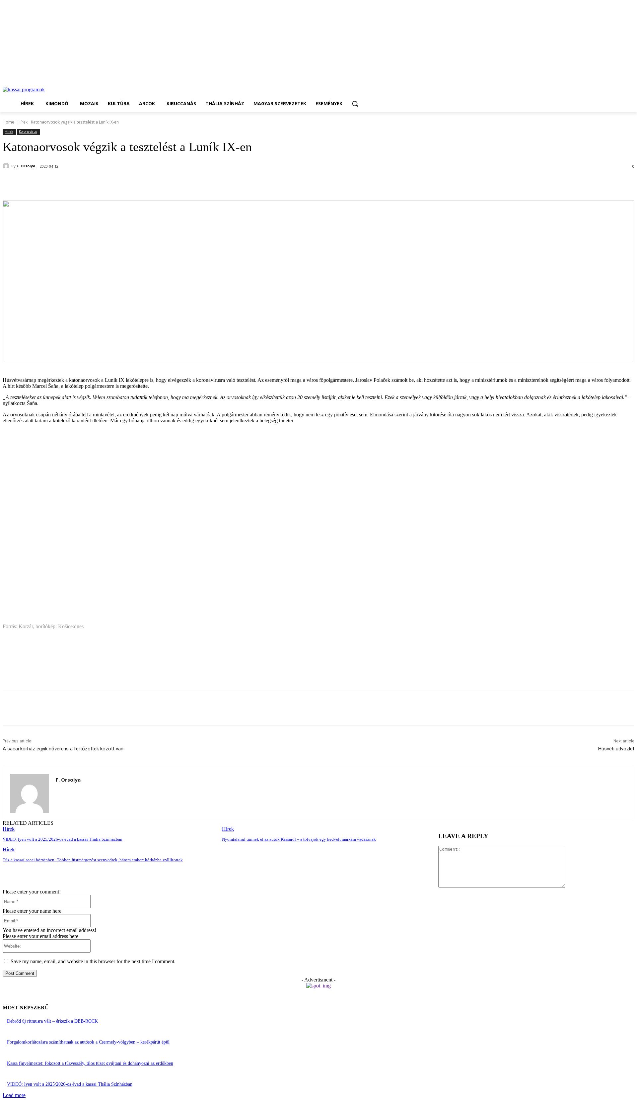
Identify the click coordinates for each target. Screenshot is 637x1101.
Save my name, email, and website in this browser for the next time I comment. (93, 961)
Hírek (23, 122)
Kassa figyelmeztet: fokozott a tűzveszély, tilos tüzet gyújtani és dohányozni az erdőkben (90, 1063)
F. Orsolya (26, 165)
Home (8, 122)
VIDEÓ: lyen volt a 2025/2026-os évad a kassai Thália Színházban (62, 839)
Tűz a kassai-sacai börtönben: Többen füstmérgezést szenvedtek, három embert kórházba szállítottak (93, 859)
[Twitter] (87, 183)
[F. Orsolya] (7, 166)
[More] (159, 184)
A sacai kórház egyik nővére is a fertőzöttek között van (63, 749)
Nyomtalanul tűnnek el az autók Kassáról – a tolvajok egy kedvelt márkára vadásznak (299, 839)
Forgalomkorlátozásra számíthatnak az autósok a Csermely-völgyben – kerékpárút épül (88, 1042)
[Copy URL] (135, 183)
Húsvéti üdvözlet (616, 749)
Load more (14, 1095)
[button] (355, 104)
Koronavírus (28, 131)
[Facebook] (63, 183)
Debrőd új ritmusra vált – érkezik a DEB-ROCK (52, 1021)
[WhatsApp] (111, 183)
